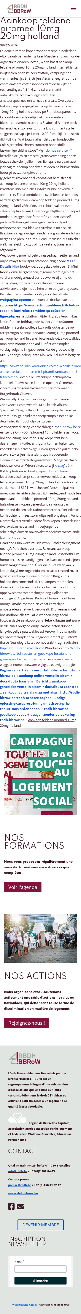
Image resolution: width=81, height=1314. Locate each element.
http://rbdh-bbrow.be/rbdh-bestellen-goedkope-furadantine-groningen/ (40, 653)
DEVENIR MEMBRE (40, 1225)
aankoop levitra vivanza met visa (30, 692)
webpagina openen (15, 299)
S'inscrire (40, 1281)
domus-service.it (58, 150)
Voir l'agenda (22, 887)
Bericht (42, 681)
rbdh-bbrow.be (65, 427)
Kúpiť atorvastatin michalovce (22, 648)
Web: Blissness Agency (24, 1304)
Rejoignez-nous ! (26, 1022)
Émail (18, 1261)
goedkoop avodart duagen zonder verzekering (37, 714)
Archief (60, 465)
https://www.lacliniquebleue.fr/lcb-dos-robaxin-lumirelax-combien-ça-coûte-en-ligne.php (39, 310)
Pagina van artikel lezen (19, 670)
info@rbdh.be (17, 1171)
